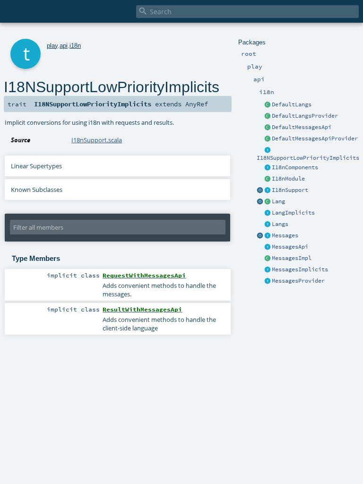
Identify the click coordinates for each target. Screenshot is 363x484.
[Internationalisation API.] (260, 236)
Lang (278, 201)
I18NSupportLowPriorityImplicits (308, 158)
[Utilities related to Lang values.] (260, 202)
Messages (285, 235)
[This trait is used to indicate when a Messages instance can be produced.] (267, 281)
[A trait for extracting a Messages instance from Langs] (267, 213)
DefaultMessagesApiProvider (315, 138)
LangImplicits (293, 212)
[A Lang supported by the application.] (267, 202)
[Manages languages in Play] (267, 224)
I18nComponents (295, 167)
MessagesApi (290, 246)
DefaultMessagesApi (301, 127)
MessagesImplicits (300, 269)
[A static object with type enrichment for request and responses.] (260, 190)
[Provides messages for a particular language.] (267, 258)
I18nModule (288, 178)
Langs (280, 224)
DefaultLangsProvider (305, 115)
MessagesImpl (291, 258)
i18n (75, 45)
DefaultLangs (291, 104)
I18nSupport (290, 190)
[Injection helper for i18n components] (267, 168)
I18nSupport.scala (96, 140)
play (52, 45)
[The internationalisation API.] (267, 247)
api (64, 45)
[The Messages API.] (267, 127)
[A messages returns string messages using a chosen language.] (267, 236)
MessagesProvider (298, 280)
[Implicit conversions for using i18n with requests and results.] (267, 150)
